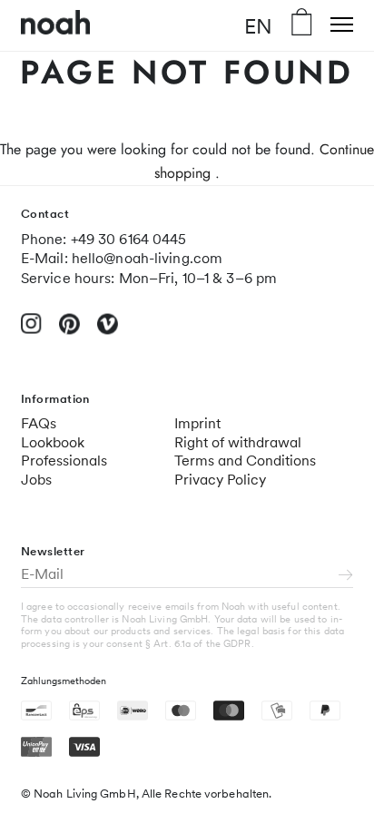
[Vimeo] (107, 331)
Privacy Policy (220, 479)
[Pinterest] (69, 331)
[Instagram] (31, 330)
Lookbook (52, 442)
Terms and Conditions (245, 460)
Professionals (64, 460)
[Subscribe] (346, 576)
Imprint (197, 423)
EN (258, 25)
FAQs (38, 423)
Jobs (36, 479)
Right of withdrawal (237, 442)
